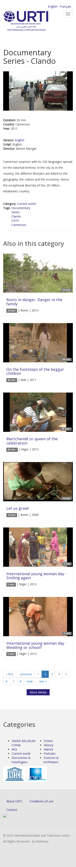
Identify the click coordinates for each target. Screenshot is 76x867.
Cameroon (18, 225)
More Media (38, 692)
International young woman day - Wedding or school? (36, 645)
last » (43, 681)
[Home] (32, 21)
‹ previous (25, 674)
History (48, 745)
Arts (14, 749)
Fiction (48, 741)
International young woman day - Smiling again (36, 575)
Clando (16, 216)
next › (30, 681)
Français (65, 6)
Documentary (20, 208)
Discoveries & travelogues (21, 760)
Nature (48, 749)
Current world (26, 204)
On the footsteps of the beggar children (35, 371)
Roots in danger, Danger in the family (34, 301)
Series (15, 212)
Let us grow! (17, 508)
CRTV (15, 221)
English (52, 6)
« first (10, 674)
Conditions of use (41, 801)
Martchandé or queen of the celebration (32, 441)
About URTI (14, 801)
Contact (11, 810)
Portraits (50, 753)
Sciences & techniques (51, 760)
